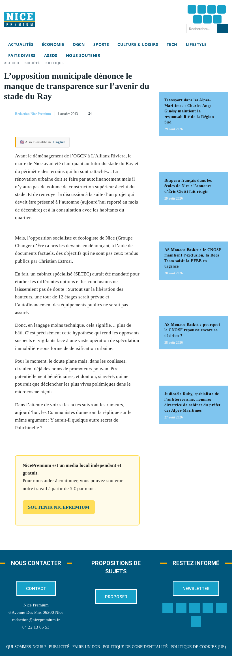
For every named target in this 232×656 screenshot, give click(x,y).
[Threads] (221, 9)
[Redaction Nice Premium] (9, 114)
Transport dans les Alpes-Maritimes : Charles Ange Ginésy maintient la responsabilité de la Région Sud (189, 111)
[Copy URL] (93, 112)
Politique (54, 63)
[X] (119, 112)
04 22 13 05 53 (36, 627)
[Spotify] (221, 608)
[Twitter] (201, 9)
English (59, 142)
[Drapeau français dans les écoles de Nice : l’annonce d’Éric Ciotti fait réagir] (193, 157)
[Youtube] (217, 19)
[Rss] (196, 621)
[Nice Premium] (19, 19)
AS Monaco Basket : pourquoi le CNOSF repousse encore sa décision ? (192, 330)
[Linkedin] (207, 19)
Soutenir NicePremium (58, 507)
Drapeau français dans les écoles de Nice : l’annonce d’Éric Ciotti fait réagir (188, 186)
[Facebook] (192, 9)
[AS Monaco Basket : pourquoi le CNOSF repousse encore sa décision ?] (193, 301)
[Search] (222, 28)
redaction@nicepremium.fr (36, 619)
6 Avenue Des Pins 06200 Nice (35, 612)
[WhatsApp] (132, 112)
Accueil (12, 63)
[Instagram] (211, 9)
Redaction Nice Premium (33, 114)
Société (32, 63)
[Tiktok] (197, 19)
